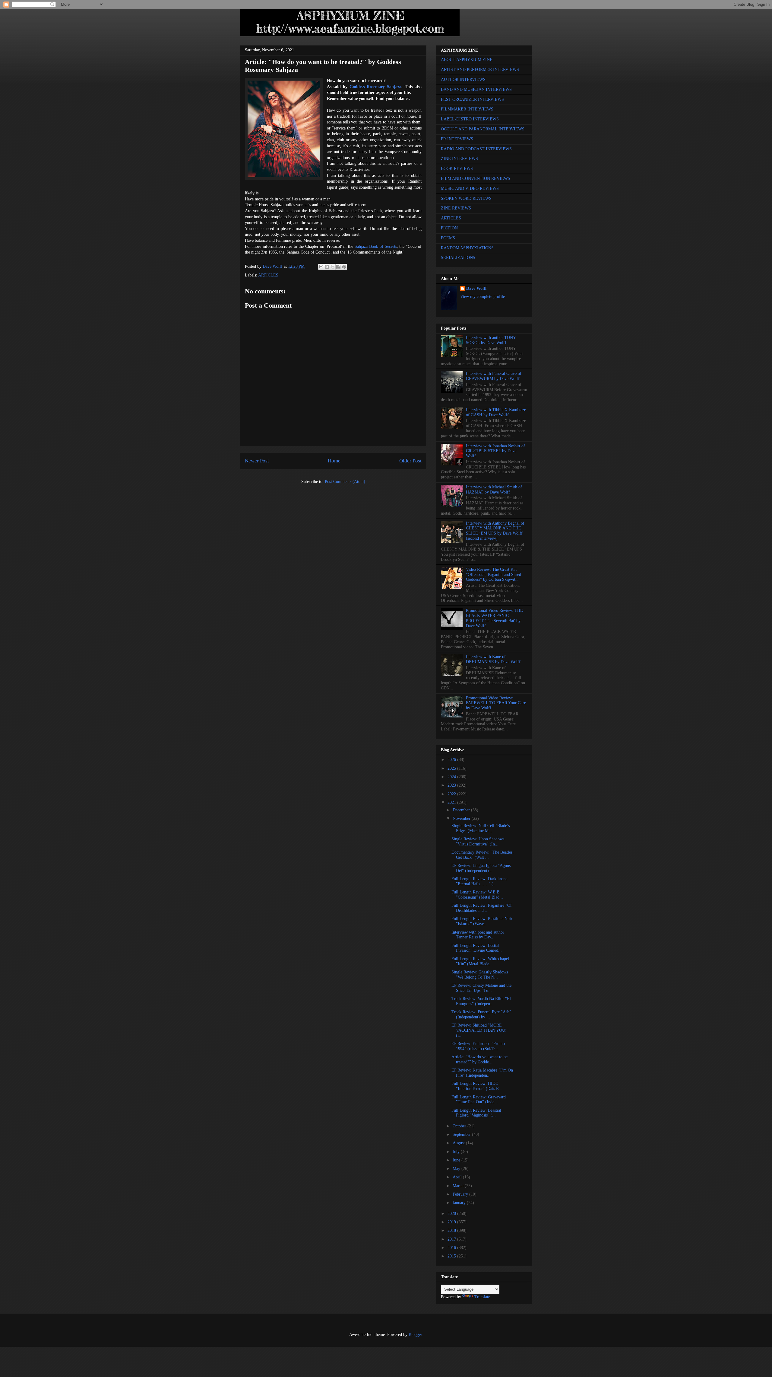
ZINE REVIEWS (456, 208)
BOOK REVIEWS (457, 168)
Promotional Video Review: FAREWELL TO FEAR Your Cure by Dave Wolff (496, 703)
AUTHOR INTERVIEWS (463, 79)
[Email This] (321, 267)
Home (334, 461)
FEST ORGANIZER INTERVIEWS (472, 99)
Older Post (410, 461)
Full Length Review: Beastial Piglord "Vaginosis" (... (476, 1113)
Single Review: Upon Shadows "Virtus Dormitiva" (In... (477, 841)
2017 (452, 1239)
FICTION (449, 228)
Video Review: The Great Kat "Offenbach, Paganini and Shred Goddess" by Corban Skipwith (493, 574)
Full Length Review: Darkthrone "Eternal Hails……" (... (479, 881)
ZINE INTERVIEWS (459, 158)
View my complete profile (482, 296)
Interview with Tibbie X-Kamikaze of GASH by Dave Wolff (496, 412)
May (457, 1168)
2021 (452, 802)
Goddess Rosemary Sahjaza (375, 87)
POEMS (448, 238)
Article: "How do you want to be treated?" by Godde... (479, 1059)
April (458, 1177)
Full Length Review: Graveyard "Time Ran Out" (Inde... (478, 1099)
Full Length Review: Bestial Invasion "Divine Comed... (476, 948)
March (459, 1186)
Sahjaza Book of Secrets (376, 246)
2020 (452, 1213)
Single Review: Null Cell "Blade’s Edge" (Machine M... (480, 828)
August (459, 1143)
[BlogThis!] (327, 267)
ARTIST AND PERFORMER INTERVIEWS (480, 69)
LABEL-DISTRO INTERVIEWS (470, 119)
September (462, 1134)
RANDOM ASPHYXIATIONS (467, 248)
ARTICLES (268, 275)
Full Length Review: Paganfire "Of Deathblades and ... (481, 908)
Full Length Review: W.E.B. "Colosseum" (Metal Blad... (477, 894)
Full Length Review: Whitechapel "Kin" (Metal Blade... (480, 961)
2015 (452, 1256)
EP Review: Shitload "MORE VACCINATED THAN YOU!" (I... (479, 1030)
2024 (452, 777)
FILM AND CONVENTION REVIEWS (475, 178)
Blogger (415, 1334)
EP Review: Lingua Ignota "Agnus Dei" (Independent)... (481, 868)
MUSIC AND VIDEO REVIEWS (470, 188)
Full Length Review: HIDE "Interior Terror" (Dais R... (476, 1086)
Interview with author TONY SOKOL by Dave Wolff (491, 340)
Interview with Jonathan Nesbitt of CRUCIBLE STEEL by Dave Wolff (495, 451)
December (462, 810)
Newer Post (257, 461)
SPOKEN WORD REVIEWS (466, 198)
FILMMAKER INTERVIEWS (467, 109)
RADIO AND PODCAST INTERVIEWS (476, 149)
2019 (452, 1222)
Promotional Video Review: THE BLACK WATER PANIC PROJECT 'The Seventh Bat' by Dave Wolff (494, 618)
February (461, 1194)
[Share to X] (333, 267)
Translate (482, 1297)
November (462, 818)
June (457, 1160)
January (460, 1202)
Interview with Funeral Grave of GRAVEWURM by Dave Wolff (493, 376)
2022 (452, 794)
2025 (452, 768)
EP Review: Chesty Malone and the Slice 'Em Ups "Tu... (481, 988)
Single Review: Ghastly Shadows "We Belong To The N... (479, 974)
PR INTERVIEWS (457, 139)
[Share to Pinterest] (344, 267)
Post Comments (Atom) (345, 481)
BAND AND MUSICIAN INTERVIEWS (476, 89)
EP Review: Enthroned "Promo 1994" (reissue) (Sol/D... (478, 1046)
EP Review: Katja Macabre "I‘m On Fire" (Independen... (482, 1073)
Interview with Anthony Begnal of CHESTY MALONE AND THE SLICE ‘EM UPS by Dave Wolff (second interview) (495, 531)
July (457, 1151)
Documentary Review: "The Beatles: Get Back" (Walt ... (482, 855)
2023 (452, 785)
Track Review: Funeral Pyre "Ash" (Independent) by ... (481, 1014)
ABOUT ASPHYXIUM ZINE (466, 59)
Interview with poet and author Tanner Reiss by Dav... (477, 935)
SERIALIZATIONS (458, 257)
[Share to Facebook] (338, 267)
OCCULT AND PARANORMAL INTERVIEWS (482, 129)
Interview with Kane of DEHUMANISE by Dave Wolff (493, 659)
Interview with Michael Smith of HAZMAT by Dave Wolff (494, 489)
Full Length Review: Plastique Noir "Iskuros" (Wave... (481, 921)
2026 (452, 759)
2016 (452, 1247)
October (460, 1126)
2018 (452, 1230)
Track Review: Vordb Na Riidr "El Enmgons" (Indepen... (481, 1001)
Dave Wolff (476, 288)
